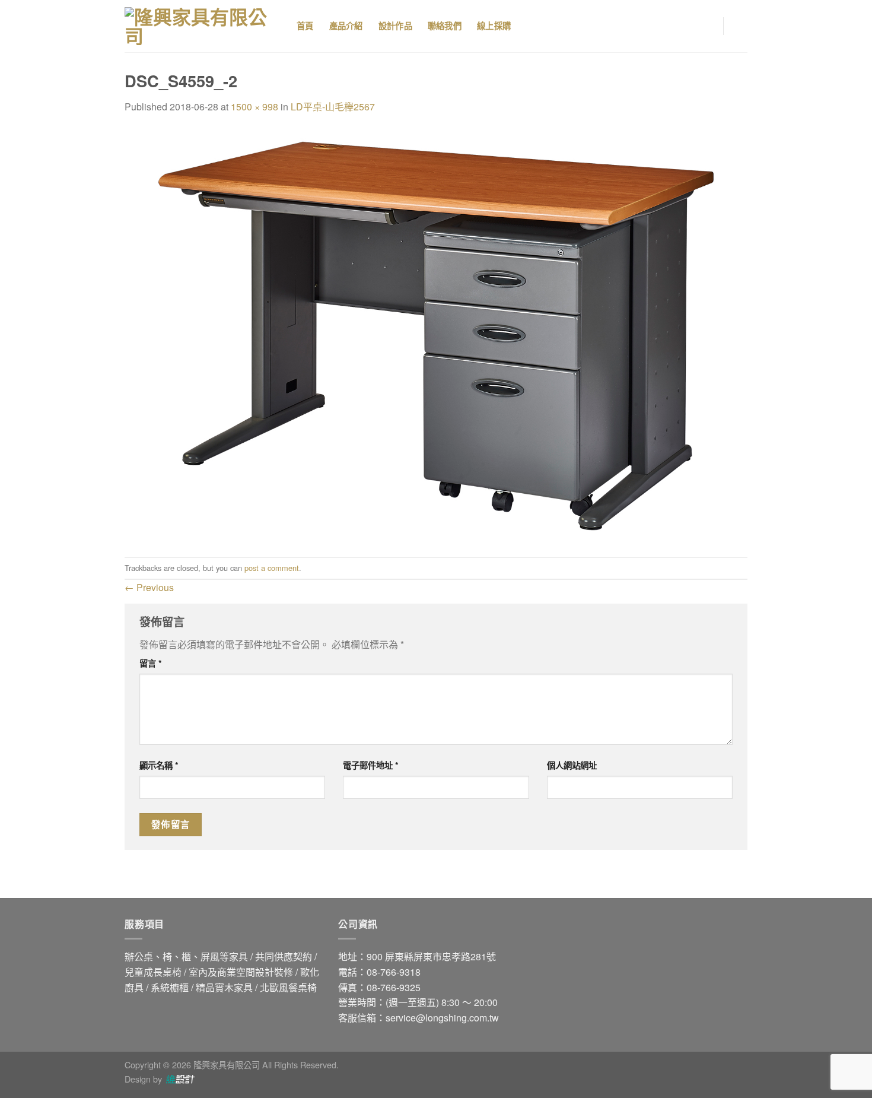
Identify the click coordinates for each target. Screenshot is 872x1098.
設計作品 (395, 26)
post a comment (271, 567)
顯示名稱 (159, 765)
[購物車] (741, 26)
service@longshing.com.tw (442, 1017)
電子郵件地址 (371, 765)
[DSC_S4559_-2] (436, 334)
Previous (149, 587)
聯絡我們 (445, 26)
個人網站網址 (572, 765)
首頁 (305, 26)
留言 (150, 663)
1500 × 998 (254, 106)
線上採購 (494, 26)
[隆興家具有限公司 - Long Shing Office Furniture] (202, 26)
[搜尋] (541, 26)
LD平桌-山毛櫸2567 (333, 106)
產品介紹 (346, 26)
